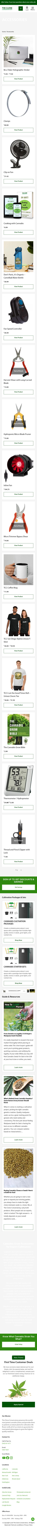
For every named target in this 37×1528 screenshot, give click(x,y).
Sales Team (5, 1450)
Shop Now (18, 940)
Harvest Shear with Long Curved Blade (18, 381)
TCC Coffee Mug (10, 588)
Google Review (6, 1505)
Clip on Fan (8, 172)
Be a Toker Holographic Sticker (17, 70)
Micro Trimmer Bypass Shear (16, 537)
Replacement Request (8, 1499)
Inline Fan (8, 486)
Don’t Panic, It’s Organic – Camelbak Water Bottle (14, 276)
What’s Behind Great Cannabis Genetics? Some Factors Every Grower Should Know (18, 1100)
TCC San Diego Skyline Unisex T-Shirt (17, 640)
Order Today (18, 1344)
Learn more (21, 1068)
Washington (6, 1482)
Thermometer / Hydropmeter (16, 799)
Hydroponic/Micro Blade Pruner (17, 434)
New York (5, 1475)
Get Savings (18, 887)
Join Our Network (22, 1495)
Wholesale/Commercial (23, 1492)
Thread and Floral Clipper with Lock (17, 851)
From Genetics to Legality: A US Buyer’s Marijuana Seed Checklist (18, 1035)
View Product (19, 79)
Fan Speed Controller (13, 329)
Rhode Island (16, 1479)
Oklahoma (5, 1479)
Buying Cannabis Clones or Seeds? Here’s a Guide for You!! (18, 1191)
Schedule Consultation (23, 1499)
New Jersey (15, 1475)
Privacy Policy (28, 1525)
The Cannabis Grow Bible (14, 748)
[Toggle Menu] (32, 8)
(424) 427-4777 (6, 1443)
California (5, 1469)
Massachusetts (6, 1472)
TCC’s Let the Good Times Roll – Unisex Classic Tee (17, 694)
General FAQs (6, 1495)
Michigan (15, 1472)
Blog (18, 1502)
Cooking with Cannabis (14, 224)
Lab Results (5, 1502)
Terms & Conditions (17, 1525)
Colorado (15, 1469)
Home (4, 32)
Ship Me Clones (6, 1492)
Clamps (7, 121)
